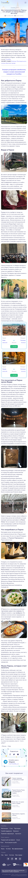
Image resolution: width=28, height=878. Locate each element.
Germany (11, 855)
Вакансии (16, 831)
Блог (2, 842)
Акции (18, 839)
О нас (11, 828)
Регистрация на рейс (11, 842)
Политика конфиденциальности (19, 875)
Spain (6, 855)
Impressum (18, 833)
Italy (2, 855)
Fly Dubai (8, 848)
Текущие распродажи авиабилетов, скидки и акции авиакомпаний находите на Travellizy (14, 72)
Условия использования (20, 874)
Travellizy (8, 59)
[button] (25, 865)
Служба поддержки (6, 831)
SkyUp (2, 848)
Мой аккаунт (4, 828)
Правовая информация (7, 833)
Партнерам (17, 828)
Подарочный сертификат (8, 839)
